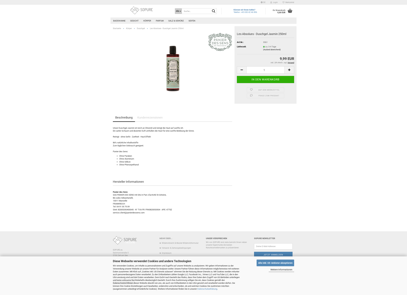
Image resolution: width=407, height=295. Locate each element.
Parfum (160, 21)
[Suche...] (214, 11)
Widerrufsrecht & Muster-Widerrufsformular (180, 243)
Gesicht (134, 21)
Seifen (192, 21)
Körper (147, 21)
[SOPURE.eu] (141, 10)
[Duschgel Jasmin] (172, 68)
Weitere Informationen (281, 269)
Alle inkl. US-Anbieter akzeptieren (275, 263)
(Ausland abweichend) (272, 50)
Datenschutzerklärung (207, 289)
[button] (263, 2)
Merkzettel (289, 2)
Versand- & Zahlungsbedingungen (176, 248)
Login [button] (275, 2)
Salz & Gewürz (176, 21)
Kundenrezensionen (150, 117)
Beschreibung (124, 117)
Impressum (167, 253)
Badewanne (119, 21)
